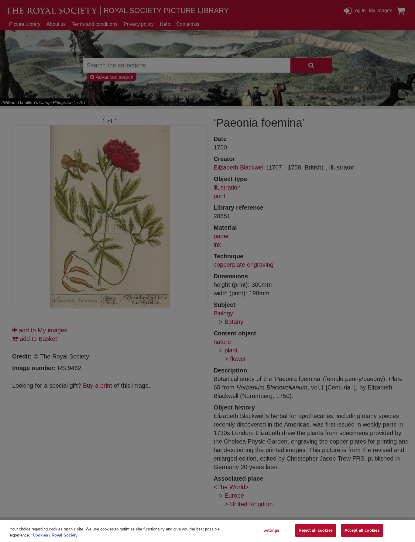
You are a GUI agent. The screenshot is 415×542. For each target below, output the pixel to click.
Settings (271, 530)
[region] (207, 531)
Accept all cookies (362, 530)
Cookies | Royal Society (55, 535)
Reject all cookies (315, 530)
